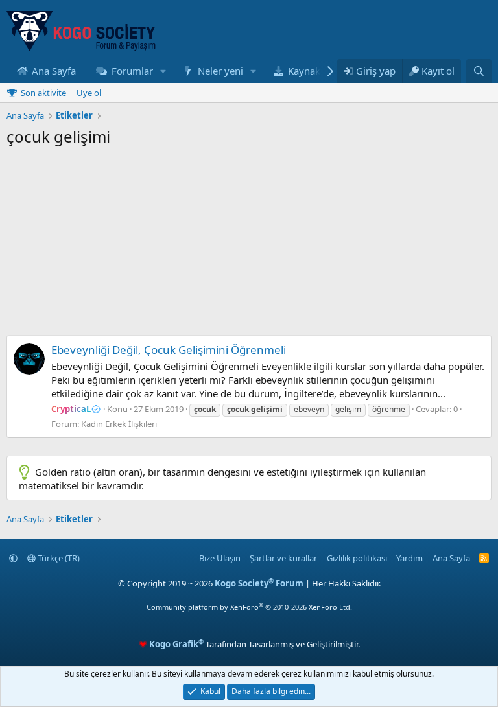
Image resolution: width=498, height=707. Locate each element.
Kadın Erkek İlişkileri (119, 424)
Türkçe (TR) (58, 558)
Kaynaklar (310, 70)
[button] (163, 71)
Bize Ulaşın (220, 558)
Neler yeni (220, 70)
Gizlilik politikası (357, 558)
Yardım (409, 558)
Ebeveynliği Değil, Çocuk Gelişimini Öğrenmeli (168, 349)
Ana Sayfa (54, 70)
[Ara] (479, 71)
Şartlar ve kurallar (283, 558)
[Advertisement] (249, 244)
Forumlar (132, 70)
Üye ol (89, 93)
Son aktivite (43, 93)
